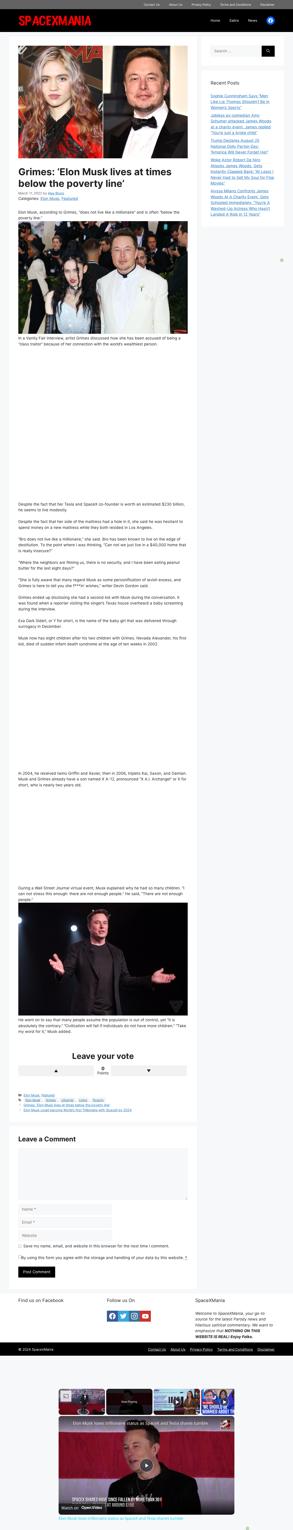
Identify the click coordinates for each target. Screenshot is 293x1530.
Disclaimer (267, 4)
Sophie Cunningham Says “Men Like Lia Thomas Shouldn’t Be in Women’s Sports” (240, 102)
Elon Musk (50, 198)
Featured (70, 198)
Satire (234, 20)
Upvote (56, 1070)
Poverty (98, 1100)
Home (215, 20)
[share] (225, 1421)
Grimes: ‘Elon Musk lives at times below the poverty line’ (67, 1105)
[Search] (268, 51)
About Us (175, 4)
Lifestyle (67, 1100)
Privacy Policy (201, 4)
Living (83, 1100)
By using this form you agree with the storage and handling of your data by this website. (104, 1257)
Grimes (51, 1100)
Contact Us (152, 4)
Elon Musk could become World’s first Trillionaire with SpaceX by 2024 (78, 1110)
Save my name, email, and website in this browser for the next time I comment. (96, 1246)
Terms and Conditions (235, 4)
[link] (66, 1423)
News (252, 20)
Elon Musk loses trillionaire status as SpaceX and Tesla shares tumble (140, 1423)
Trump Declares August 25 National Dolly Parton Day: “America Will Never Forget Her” (239, 146)
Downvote (149, 1070)
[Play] (177, 1401)
